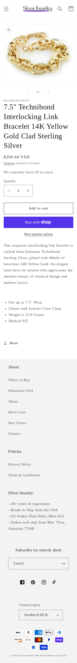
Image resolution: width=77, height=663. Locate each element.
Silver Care (17, 412)
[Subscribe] (63, 563)
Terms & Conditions (24, 475)
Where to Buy (19, 380)
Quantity (10, 181)
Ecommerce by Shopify (55, 655)
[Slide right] (48, 92)
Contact (14, 434)
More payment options (38, 234)
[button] (6, 8)
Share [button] (13, 343)
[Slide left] (28, 92)
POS (37, 655)
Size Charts (17, 423)
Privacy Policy (19, 464)
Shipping (9, 163)
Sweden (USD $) (36, 615)
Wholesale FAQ (20, 391)
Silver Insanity (26, 655)
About (13, 401)
